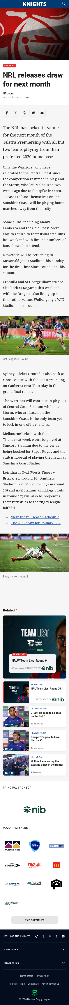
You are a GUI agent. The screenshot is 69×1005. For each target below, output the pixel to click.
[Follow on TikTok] (36, 936)
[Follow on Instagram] (56, 936)
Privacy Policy (42, 975)
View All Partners (34, 920)
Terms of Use (26, 975)
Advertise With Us (50, 983)
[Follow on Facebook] (43, 936)
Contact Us (33, 983)
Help (22, 983)
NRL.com (8, 93)
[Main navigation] (5, 4)
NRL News (9, 66)
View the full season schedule (35, 517)
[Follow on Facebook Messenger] (63, 936)
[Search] (64, 4)
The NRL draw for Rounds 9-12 (36, 523)
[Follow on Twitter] (49, 936)
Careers (13, 983)
